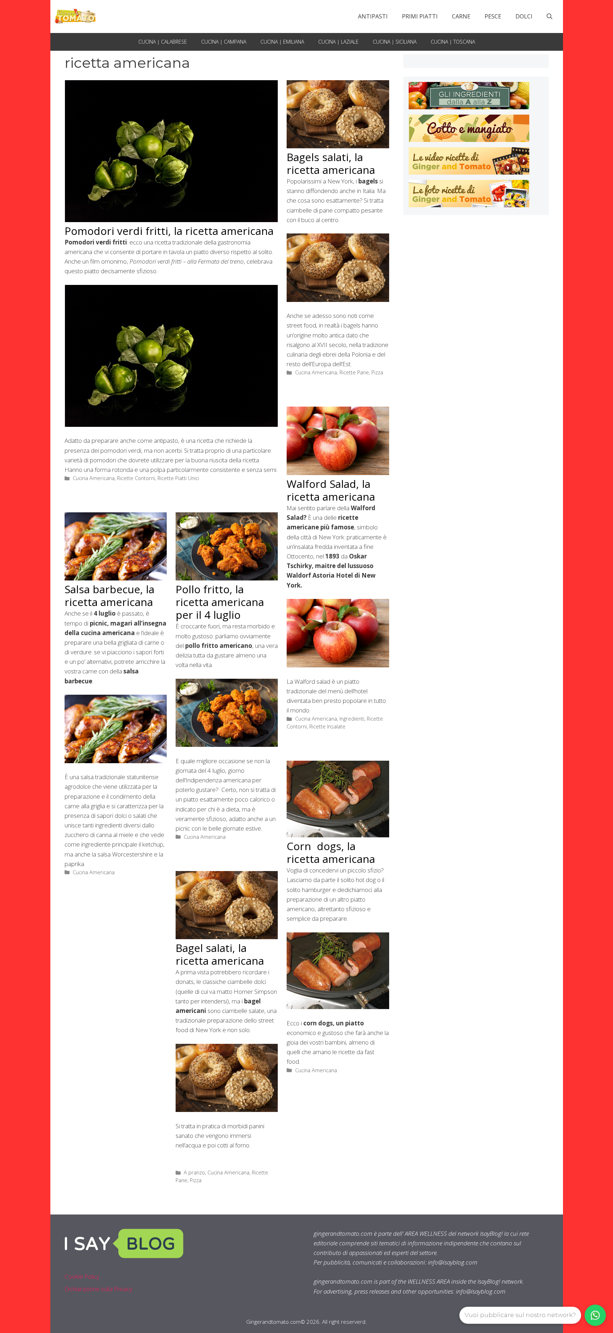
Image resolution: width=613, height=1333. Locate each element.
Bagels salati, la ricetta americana (331, 163)
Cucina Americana (94, 478)
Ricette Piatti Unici (178, 478)
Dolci (523, 16)
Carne (461, 16)
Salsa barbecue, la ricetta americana (109, 595)
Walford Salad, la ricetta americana (331, 490)
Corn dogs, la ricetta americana (331, 852)
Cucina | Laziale (338, 41)
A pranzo (194, 1172)
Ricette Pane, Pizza (361, 372)
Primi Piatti (420, 16)
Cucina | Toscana (453, 41)
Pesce (493, 16)
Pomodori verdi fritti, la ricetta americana (169, 231)
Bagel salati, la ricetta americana (220, 954)
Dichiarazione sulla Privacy (98, 1289)
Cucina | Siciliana (394, 41)
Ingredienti (351, 718)
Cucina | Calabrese (162, 41)
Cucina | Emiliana (282, 41)
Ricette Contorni (136, 478)
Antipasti (373, 16)
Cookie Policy (82, 1276)
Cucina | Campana (223, 41)
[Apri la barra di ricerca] (549, 16)
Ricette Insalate (327, 726)
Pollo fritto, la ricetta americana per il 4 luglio (220, 602)
